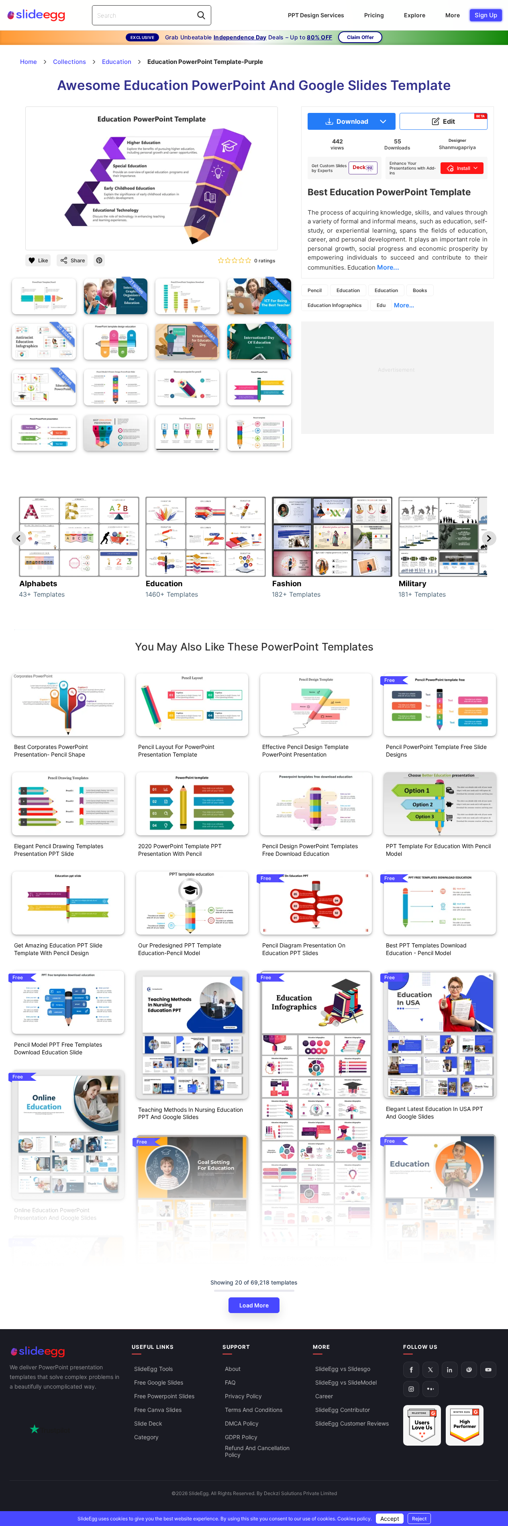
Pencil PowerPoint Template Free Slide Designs (436, 750)
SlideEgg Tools (153, 1368)
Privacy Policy (243, 1396)
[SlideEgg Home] (65, 1351)
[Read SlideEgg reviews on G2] (422, 1425)
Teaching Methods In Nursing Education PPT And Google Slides (190, 1113)
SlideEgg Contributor (342, 1409)
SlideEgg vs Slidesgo (342, 1368)
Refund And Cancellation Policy (257, 1451)
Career (324, 1396)
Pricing (374, 15)
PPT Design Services (316, 15)
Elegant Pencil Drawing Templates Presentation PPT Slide (58, 850)
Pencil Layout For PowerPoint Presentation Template (176, 750)
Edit (464, 119)
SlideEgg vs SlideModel (346, 1382)
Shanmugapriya (457, 147)
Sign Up (486, 15)
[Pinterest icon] (99, 260)
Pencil (315, 290)
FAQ (230, 1382)
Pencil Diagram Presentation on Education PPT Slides (303, 949)
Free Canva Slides (158, 1409)
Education (348, 290)
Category (146, 1437)
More (452, 15)
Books (420, 290)
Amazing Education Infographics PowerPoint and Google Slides (304, 1262)
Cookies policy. (354, 1519)
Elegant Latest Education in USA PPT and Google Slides (434, 1112)
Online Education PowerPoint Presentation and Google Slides (55, 1214)
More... (404, 305)
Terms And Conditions (253, 1409)
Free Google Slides (158, 1382)
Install (463, 168)
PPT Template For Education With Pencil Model (438, 850)
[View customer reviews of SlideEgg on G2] (465, 1425)
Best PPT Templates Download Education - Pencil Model (426, 949)
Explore (414, 15)
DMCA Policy (242, 1423)
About (233, 1368)
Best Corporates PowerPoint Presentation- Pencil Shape (51, 750)
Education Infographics (335, 305)
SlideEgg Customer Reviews (352, 1423)
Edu (381, 305)
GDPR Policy (241, 1437)
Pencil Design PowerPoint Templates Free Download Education (310, 850)
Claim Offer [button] (360, 37)
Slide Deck (148, 1423)
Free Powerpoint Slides (164, 1396)
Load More (254, 1305)
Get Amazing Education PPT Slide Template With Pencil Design (58, 949)
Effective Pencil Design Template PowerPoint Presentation (305, 750)
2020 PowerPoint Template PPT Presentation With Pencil (180, 850)
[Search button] (201, 15)
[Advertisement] (397, 377)
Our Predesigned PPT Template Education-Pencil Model (179, 949)
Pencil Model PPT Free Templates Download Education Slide (58, 1048)
